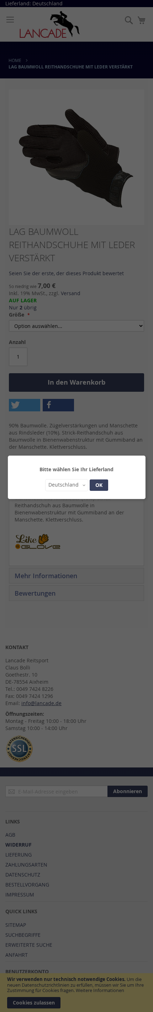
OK (98, 485)
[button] (66, 485)
